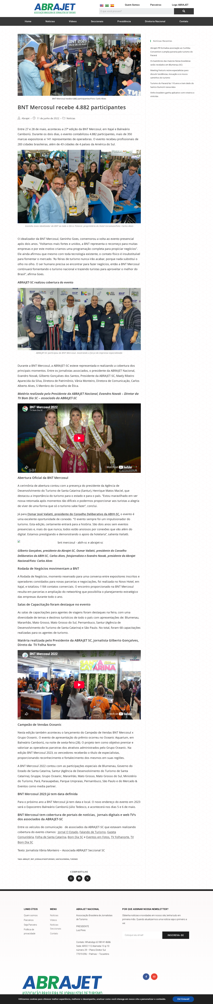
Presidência (124, 21)
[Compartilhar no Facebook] (79, 878)
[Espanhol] (112, 5)
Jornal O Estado (68, 832)
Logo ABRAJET (180, 4)
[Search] (184, 11)
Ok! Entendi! (183, 999)
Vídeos (73, 21)
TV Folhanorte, (120, 837)
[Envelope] (154, 976)
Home (28, 21)
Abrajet (25, 118)
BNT (32, 859)
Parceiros (155, 4)
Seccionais (97, 21)
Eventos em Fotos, (98, 837)
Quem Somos (132, 4)
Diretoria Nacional (155, 21)
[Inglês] (101, 5)
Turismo (74, 859)
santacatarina (62, 859)
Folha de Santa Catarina (50, 837)
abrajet (26, 859)
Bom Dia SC (75, 837)
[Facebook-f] (146, 976)
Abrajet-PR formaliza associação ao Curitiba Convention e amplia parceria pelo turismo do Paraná (171, 52)
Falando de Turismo (93, 832)
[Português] (107, 5)
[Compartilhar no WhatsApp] (71, 878)
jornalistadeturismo (45, 859)
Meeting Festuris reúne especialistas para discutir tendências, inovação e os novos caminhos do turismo (169, 74)
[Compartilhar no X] (87, 878)
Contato (183, 21)
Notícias (50, 21)
